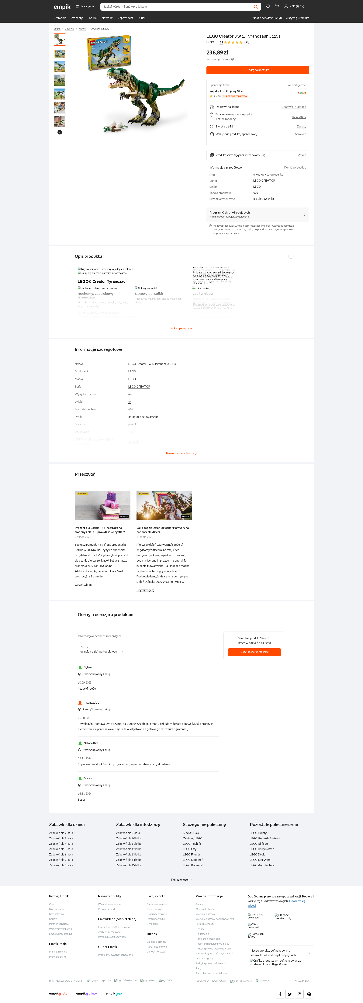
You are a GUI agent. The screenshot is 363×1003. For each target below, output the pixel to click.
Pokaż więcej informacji (181, 453)
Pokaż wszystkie (295, 167)
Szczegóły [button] (299, 116)
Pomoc (200, 904)
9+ (129, 401)
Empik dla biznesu (157, 942)
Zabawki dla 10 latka (128, 838)
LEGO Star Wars (260, 859)
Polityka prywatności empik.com (213, 949)
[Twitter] (289, 994)
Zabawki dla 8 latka (61, 865)
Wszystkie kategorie (109, 904)
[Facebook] (280, 994)
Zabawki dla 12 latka (128, 849)
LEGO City (189, 849)
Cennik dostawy (205, 909)
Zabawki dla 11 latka (128, 843)
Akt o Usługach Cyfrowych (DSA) (214, 954)
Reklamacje (202, 934)
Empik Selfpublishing (60, 934)
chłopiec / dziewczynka (268, 174)
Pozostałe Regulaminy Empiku (212, 944)
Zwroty (200, 929)
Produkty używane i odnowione (115, 955)
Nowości (107, 18)
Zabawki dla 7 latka (61, 859)
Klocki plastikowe (99, 29)
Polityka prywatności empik (211, 963)
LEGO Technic (192, 843)
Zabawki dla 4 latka (61, 843)
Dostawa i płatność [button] (294, 107)
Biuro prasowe (57, 909)
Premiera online (57, 957)
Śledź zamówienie (157, 904)
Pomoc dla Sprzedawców (112, 937)
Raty (198, 968)
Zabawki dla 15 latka (128, 865)
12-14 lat (269, 198)
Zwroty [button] (301, 126)
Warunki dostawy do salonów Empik (215, 919)
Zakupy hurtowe (156, 952)
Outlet (141, 18)
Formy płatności (205, 924)
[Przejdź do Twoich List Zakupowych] (268, 6)
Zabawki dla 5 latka (61, 849)
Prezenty (77, 18)
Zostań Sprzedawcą (109, 932)
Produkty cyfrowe (157, 914)
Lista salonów (56, 914)
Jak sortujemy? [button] (296, 85)
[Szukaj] (256, 7)
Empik (57, 29)
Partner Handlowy (59, 924)
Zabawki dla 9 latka (128, 833)
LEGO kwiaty (258, 833)
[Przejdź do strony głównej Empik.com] (62, 7)
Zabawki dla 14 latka (128, 859)
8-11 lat (257, 198)
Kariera (53, 919)
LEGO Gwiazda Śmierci (265, 838)
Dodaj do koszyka (258, 70)
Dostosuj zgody (204, 958)
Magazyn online (58, 952)
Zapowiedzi (125, 18)
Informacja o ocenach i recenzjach (100, 636)
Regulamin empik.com (208, 939)
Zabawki (69, 29)
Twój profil (152, 924)
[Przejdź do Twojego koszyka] (277, 6)
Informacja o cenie (218, 59)
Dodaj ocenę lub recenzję (254, 652)
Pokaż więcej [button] (179, 879)
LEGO (210, 42)
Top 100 (92, 18)
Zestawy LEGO (192, 838)
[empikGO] (114, 994)
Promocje (60, 18)
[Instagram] (299, 994)
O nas (52, 904)
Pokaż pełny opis (181, 328)
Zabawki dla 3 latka (61, 838)
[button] (137, 84)
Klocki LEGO (191, 833)
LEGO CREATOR (264, 180)
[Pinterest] (309, 994)
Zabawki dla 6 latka (61, 854)
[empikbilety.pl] (86, 994)
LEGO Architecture (262, 865)
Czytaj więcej (83, 584)
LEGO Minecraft (193, 859)
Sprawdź (300, 134)
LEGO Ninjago (259, 843)
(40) (246, 42)
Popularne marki (107, 909)
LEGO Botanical (193, 865)
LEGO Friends (192, 854)
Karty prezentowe (157, 947)
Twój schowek (155, 909)
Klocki (82, 29)
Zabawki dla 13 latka (128, 854)
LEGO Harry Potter (262, 849)
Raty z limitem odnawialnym (211, 973)
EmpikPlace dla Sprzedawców (114, 927)
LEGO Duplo (257, 854)
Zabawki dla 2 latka (61, 833)
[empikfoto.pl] (58, 994)
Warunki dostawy (205, 914)
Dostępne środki (156, 919)
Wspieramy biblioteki (60, 929)
